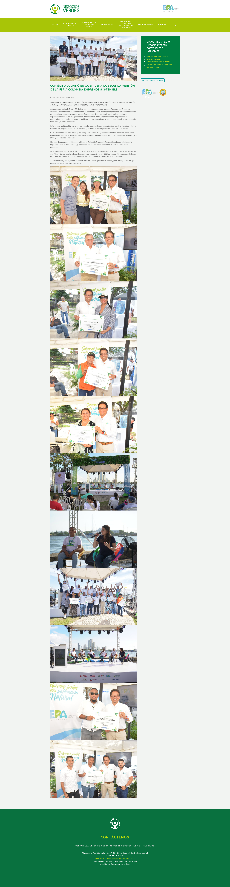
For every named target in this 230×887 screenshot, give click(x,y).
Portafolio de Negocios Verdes (89, 24)
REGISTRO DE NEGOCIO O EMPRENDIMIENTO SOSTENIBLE (125, 25)
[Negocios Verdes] (65, 8)
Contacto (162, 24)
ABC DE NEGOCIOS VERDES (157, 56)
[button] (176, 25)
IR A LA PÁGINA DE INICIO (154, 80)
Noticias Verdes (145, 24)
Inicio (55, 24)
